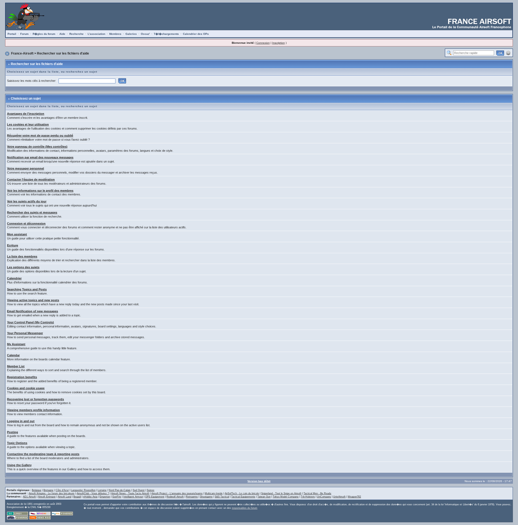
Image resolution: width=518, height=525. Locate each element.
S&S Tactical (222, 496)
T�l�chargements (166, 33)
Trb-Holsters (308, 496)
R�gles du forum (44, 33)
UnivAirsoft (339, 496)
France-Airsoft (22, 53)
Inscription (278, 42)
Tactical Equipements (243, 496)
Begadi (77, 496)
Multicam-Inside (214, 493)
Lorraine (102, 490)
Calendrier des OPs (196, 33)
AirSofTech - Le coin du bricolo (242, 493)
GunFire (116, 496)
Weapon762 (354, 496)
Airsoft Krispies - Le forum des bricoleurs (51, 493)
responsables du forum (244, 508)
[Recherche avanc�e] (508, 52)
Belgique (36, 490)
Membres (115, 33)
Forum (24, 33)
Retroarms (192, 496)
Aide (62, 33)
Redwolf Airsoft (175, 496)
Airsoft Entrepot (47, 496)
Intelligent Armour (133, 496)
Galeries (131, 33)
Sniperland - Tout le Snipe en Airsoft (281, 493)
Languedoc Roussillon (83, 490)
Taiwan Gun (264, 496)
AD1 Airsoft (29, 496)
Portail (12, 33)
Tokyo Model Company (286, 496)
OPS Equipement (154, 496)
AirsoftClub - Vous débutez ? (93, 493)
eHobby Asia (90, 496)
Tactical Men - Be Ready (317, 493)
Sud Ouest (139, 490)
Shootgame (206, 496)
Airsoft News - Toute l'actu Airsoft (130, 493)
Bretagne (48, 490)
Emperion (105, 496)
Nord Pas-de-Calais (120, 490)
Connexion (263, 42)
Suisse (150, 490)
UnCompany (324, 496)
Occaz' (145, 33)
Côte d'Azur (62, 490)
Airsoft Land (64, 496)
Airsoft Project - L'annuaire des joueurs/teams (177, 493)
